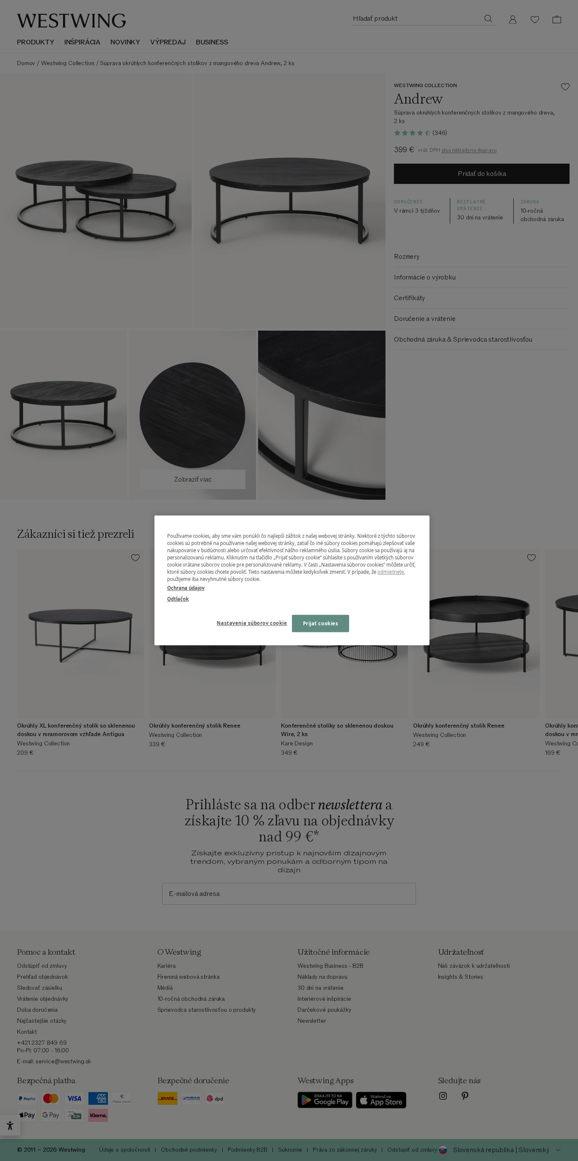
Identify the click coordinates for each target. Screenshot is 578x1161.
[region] (291, 580)
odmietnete (390, 572)
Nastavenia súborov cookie (252, 623)
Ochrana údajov (185, 588)
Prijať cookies (321, 623)
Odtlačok (178, 599)
